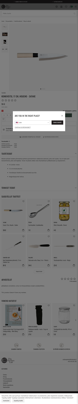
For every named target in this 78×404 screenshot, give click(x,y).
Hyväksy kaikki (18, 401)
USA (20, 122)
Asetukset (6, 401)
